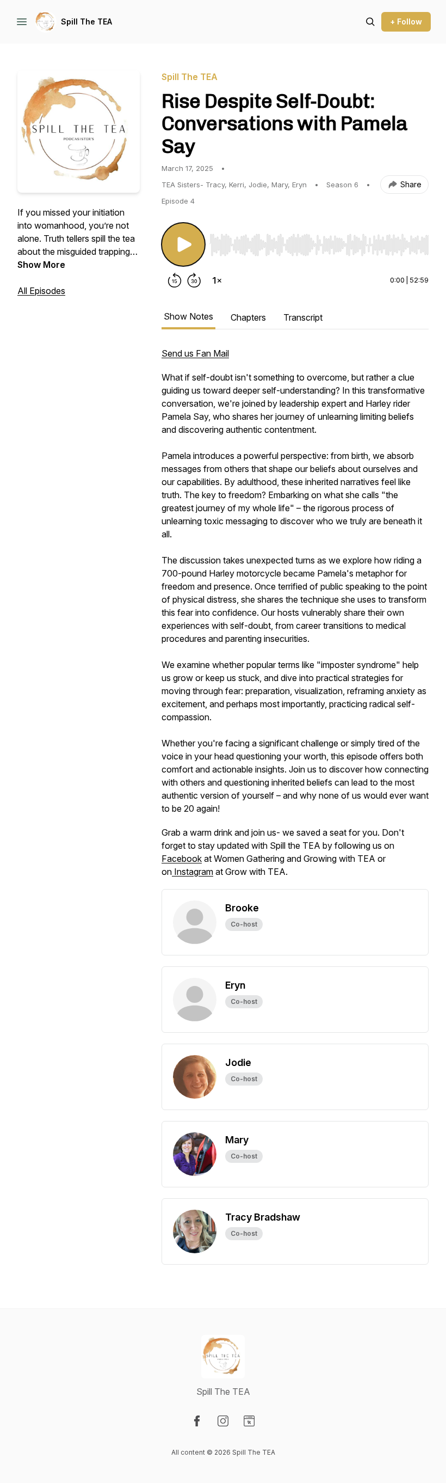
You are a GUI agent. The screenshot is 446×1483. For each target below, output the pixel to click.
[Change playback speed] (217, 280)
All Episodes (41, 290)
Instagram (192, 871)
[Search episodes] (370, 21)
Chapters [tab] (248, 317)
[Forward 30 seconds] (194, 280)
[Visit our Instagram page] (223, 1420)
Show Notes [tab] (188, 316)
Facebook (182, 858)
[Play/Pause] (183, 244)
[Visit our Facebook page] (196, 1420)
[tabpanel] (295, 618)
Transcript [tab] (303, 317)
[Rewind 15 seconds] (174, 280)
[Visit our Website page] (249, 1420)
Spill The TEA (86, 21)
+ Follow (406, 21)
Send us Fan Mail (195, 353)
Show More (41, 264)
